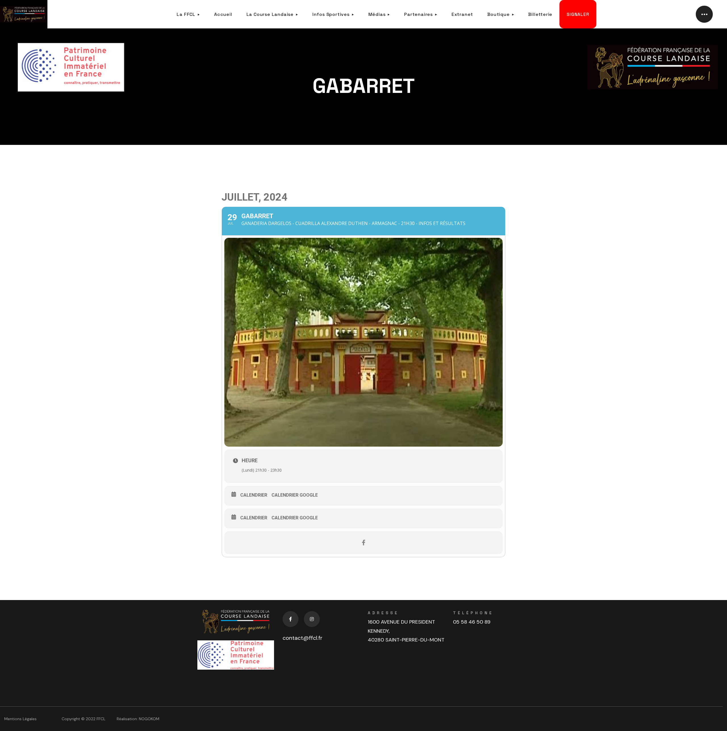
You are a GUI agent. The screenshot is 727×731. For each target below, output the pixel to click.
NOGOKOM (149, 718)
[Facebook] (290, 619)
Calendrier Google (294, 495)
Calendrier (253, 495)
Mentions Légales (20, 718)
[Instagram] (312, 619)
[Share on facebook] (363, 543)
